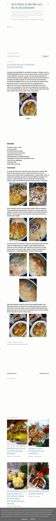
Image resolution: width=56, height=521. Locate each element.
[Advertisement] (28, 39)
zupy (27, 344)
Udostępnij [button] (9, 342)
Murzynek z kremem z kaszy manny (38, 492)
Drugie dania (21, 19)
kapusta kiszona (17, 344)
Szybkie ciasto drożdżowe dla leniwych (36, 451)
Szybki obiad (34, 19)
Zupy (27, 19)
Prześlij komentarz (17, 456)
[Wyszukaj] (48, 4)
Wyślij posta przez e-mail (18, 342)
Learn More (24, 519)
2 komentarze (37, 496)
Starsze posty (44, 373)
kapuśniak (23, 344)
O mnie (13, 19)
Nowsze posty (12, 373)
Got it (33, 519)
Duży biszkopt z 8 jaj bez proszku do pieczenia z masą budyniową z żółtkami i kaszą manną (17, 497)
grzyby (11, 344)
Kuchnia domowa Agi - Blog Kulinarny (27, 6)
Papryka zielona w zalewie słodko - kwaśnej (16, 451)
